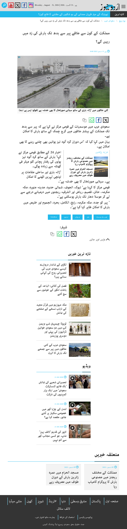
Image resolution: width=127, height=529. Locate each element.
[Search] (4, 5)
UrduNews (53, 217)
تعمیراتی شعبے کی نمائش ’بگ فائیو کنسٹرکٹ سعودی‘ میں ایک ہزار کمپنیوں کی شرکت (52, 388)
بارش (88, 217)
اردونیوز (66, 217)
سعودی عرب (109, 20)
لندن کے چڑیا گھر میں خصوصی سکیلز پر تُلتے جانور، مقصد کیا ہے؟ (53, 413)
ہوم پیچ (122, 20)
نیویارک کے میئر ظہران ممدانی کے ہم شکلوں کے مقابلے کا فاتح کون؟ (73, 14)
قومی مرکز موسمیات (101, 217)
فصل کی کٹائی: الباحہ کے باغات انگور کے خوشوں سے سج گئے (51, 290)
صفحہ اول (111, 501)
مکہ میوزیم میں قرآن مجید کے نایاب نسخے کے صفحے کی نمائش (51, 309)
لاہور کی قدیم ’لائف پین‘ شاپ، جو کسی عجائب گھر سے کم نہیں (52, 436)
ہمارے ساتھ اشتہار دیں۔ (45, 517)
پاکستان (96, 501)
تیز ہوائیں (77, 217)
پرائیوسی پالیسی (85, 517)
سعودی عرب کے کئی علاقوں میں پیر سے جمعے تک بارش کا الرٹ (52, 349)
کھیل (30, 501)
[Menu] (123, 6)
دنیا (63, 501)
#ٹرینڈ (53, 501)
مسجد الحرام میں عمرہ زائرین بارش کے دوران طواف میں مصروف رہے (81, 172)
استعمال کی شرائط (66, 517)
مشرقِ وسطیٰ (79, 501)
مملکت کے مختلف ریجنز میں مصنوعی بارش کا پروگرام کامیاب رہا (80, 161)
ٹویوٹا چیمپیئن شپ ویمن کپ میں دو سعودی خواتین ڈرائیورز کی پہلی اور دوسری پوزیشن (52, 330)
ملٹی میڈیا (15, 501)
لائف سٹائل (63, 508)
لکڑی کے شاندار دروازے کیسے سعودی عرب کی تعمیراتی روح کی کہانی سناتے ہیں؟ (53, 271)
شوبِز (40, 501)
